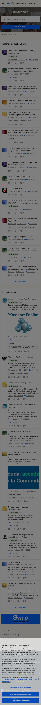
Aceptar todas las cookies (20, 701)
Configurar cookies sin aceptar (20, 687)
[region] (20, 671)
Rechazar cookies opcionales (20, 694)
